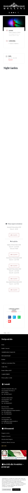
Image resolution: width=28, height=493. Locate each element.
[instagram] (15, 12)
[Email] (9, 321)
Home (2, 344)
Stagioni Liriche (5, 433)
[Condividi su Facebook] (9, 317)
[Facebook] (11, 12)
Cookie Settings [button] (7, 489)
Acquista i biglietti (5, 374)
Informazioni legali (5, 355)
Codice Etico (4, 366)
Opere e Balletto (14, 43)
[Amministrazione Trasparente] (14, 454)
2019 (8, 332)
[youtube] (13, 12)
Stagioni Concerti (5, 436)
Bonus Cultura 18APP (6, 370)
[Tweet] (14, 317)
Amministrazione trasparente (8, 352)
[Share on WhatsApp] (19, 317)
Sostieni (3, 359)
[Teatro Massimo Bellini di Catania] (14, 6)
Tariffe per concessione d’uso (8, 363)
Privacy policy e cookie (6, 378)
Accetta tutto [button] (16, 489)
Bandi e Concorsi (5, 348)
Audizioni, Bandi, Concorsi (8, 442)
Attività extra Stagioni (7, 439)
